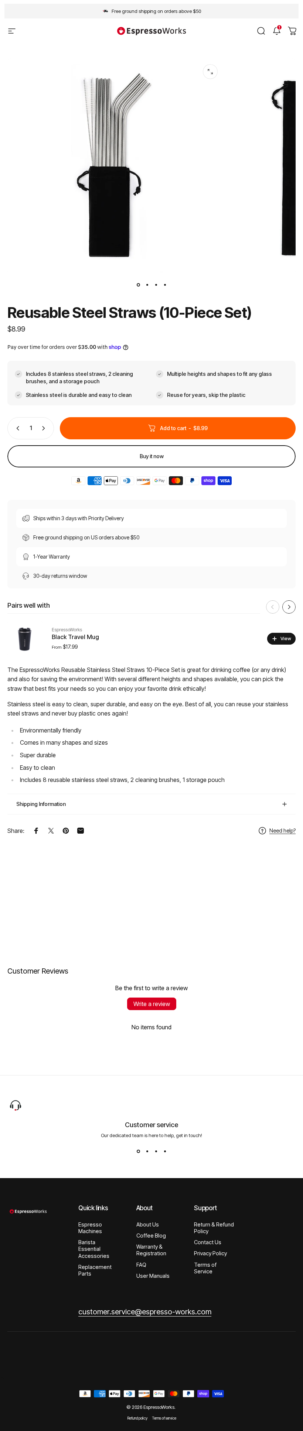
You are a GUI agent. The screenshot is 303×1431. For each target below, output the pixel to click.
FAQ (141, 1265)
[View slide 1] (138, 1151)
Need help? (282, 830)
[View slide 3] (156, 1151)
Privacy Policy (210, 1253)
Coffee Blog (151, 1235)
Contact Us (207, 1242)
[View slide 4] (164, 1151)
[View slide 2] (147, 1151)
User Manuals (153, 1276)
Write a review (151, 1004)
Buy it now (152, 456)
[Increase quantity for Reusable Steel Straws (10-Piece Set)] (45, 428)
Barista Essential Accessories (93, 1249)
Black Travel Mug (75, 637)
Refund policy (137, 1418)
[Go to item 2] (147, 284)
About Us (147, 1224)
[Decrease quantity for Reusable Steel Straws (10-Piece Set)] (16, 428)
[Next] (289, 607)
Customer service (151, 1125)
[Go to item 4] (164, 284)
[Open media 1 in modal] (210, 71)
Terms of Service (205, 1268)
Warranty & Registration (151, 1250)
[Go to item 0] (138, 284)
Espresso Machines (90, 1228)
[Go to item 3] (156, 284)
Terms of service (164, 1418)
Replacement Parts (95, 1270)
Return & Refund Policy (214, 1228)
